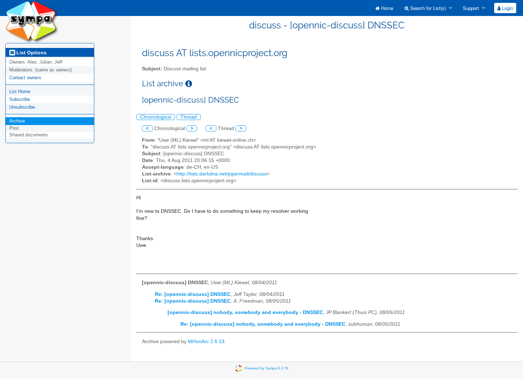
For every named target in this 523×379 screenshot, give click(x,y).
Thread (188, 117)
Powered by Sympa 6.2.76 (267, 368)
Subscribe (19, 99)
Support (470, 8)
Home (386, 8)
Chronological (155, 117)
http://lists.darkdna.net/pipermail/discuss (221, 174)
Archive (17, 121)
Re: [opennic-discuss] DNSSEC (193, 294)
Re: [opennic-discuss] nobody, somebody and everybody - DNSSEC (262, 324)
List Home (19, 91)
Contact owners (25, 77)
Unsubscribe (22, 107)
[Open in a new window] (188, 83)
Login (507, 8)
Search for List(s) (427, 8)
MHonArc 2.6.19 (206, 341)
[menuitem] (384, 8)
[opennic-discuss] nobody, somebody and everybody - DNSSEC (245, 312)
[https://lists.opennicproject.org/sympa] (32, 21)
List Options (31, 52)
